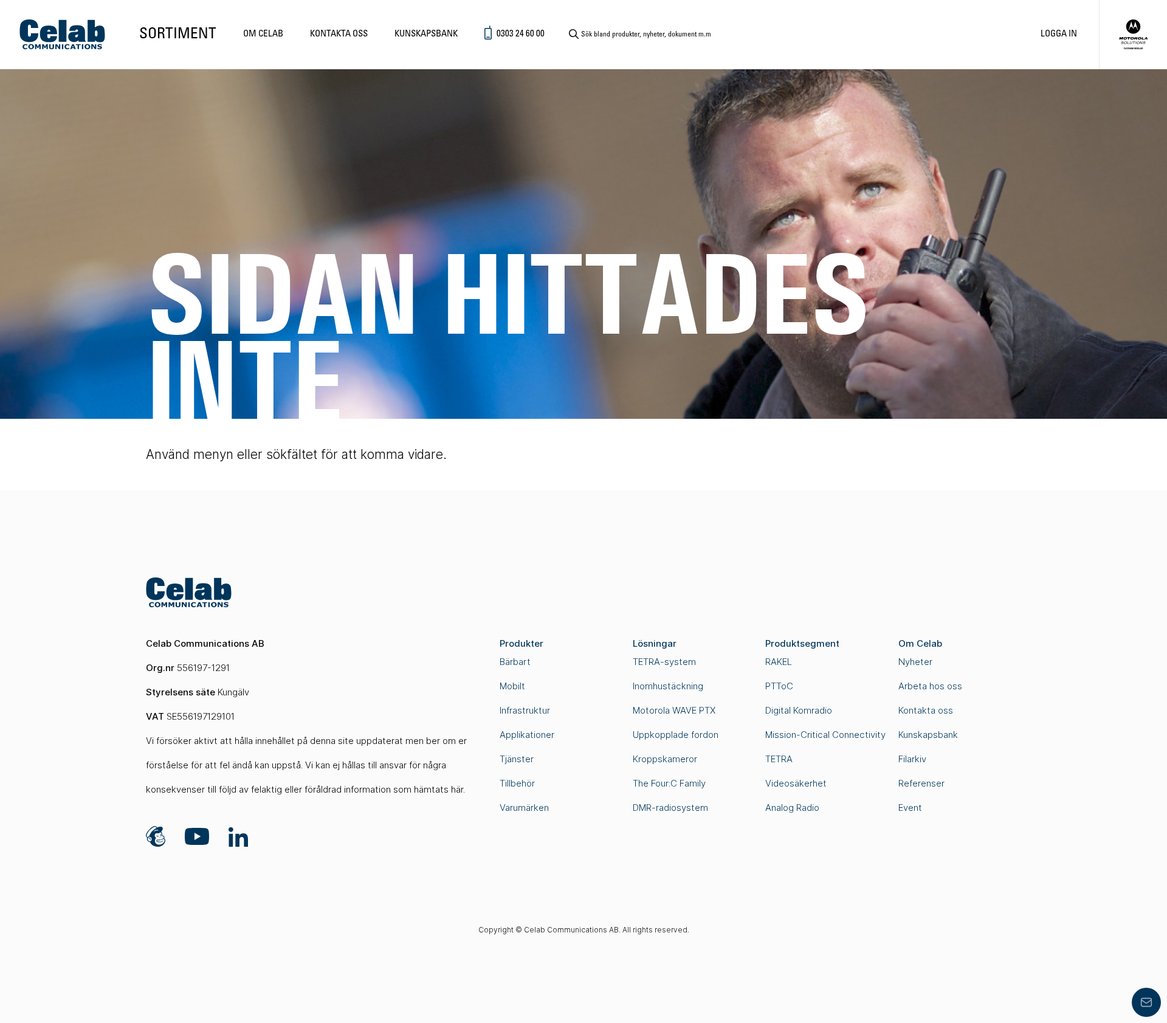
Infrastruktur (525, 710)
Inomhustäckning (668, 686)
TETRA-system (664, 661)
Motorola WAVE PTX (674, 710)
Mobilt (512, 686)
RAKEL (778, 661)
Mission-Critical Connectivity (825, 734)
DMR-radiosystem (670, 807)
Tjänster (517, 759)
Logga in (1059, 34)
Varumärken (524, 807)
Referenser (921, 783)
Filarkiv (912, 759)
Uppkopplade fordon (675, 734)
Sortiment (177, 34)
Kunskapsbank (426, 34)
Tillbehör (517, 783)
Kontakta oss (339, 34)
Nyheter (915, 661)
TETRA (779, 759)
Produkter (521, 643)
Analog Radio (792, 807)
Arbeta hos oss (930, 686)
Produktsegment (802, 643)
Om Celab (263, 34)
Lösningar (654, 643)
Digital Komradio (798, 710)
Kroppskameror (665, 759)
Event (910, 807)
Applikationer (527, 734)
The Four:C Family (669, 783)
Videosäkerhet (796, 783)
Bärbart (515, 661)
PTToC (779, 686)
